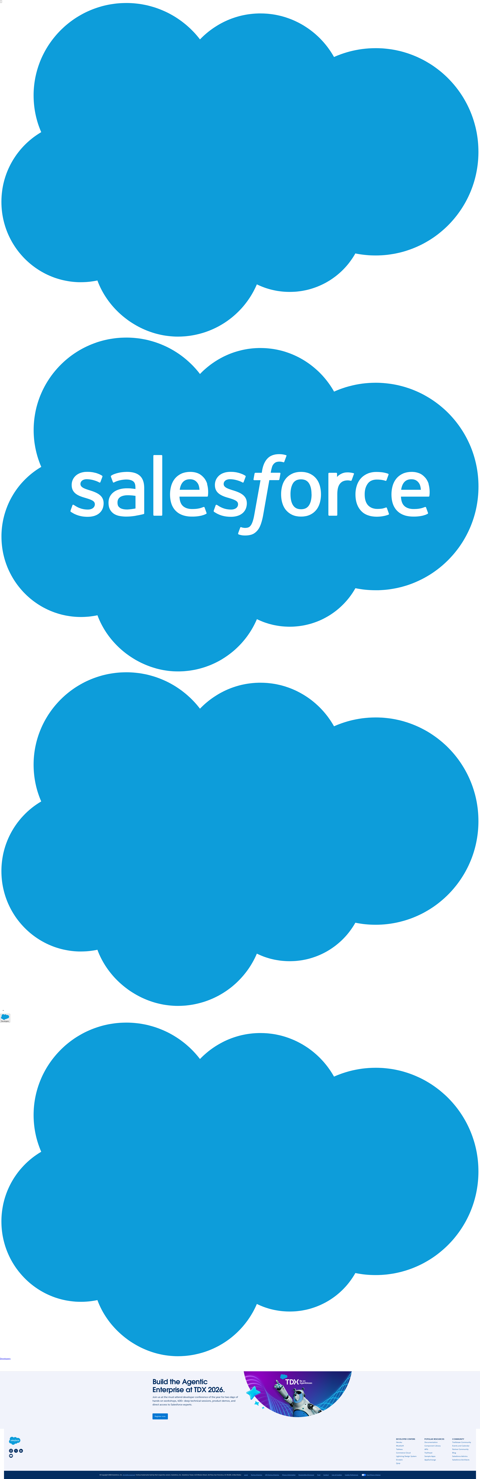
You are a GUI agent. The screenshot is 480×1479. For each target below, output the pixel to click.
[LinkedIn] (21, 1451)
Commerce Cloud (403, 1453)
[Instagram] (11, 1451)
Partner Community (460, 1449)
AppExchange (430, 1460)
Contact (326, 1475)
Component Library (432, 1446)
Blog (454, 1453)
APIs (426, 1449)
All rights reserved (129, 1475)
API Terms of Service (272, 1475)
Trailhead (428, 1453)
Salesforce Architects (460, 1460)
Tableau (399, 1449)
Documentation (431, 1442)
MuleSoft (400, 1446)
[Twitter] (16, 1451)
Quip (398, 1463)
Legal (246, 1475)
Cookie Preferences (351, 1475)
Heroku (399, 1442)
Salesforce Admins (460, 1456)
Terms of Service (256, 1475)
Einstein (399, 1460)
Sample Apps (429, 1456)
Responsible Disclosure (306, 1475)
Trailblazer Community (461, 1442)
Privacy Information (289, 1475)
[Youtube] (11, 1456)
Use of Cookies (337, 1475)
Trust (318, 1475)
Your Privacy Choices (373, 1475)
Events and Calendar (460, 1446)
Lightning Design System (406, 1456)
